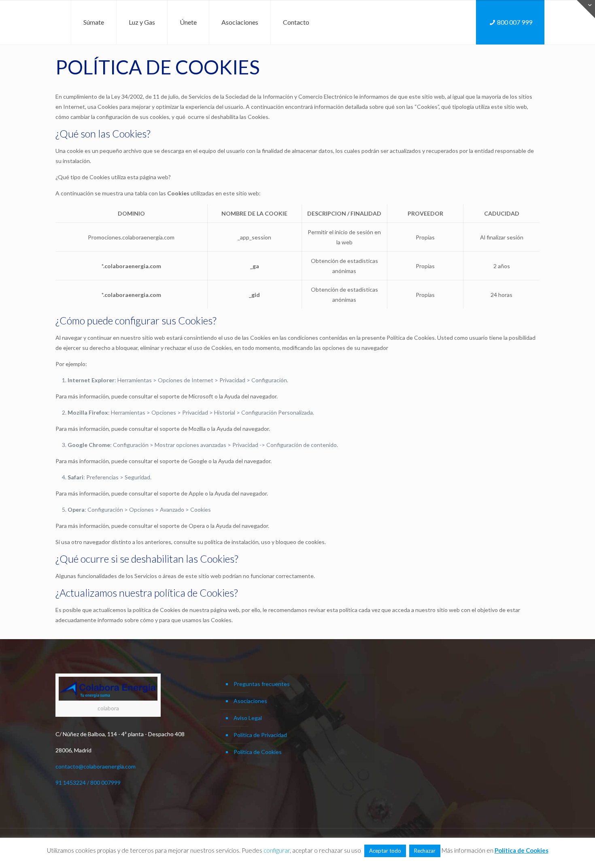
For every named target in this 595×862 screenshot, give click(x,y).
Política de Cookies (258, 751)
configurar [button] (277, 850)
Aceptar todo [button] (385, 850)
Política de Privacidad (260, 734)
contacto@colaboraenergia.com (95, 766)
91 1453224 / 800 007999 (88, 782)
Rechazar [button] (425, 850)
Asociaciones (250, 700)
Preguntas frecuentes (262, 683)
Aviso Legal (248, 717)
